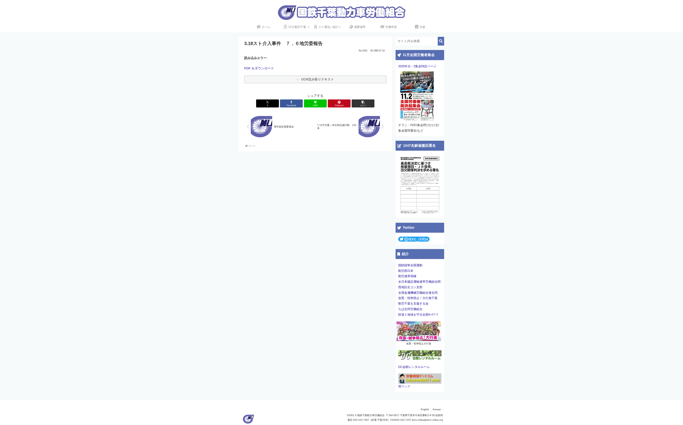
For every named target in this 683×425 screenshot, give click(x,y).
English (425, 409)
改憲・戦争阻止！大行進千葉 (418, 298)
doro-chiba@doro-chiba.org (427, 419)
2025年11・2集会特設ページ (417, 66)
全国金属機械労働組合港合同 (418, 292)
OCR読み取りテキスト (317, 79)
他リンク (404, 386)
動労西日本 (405, 271)
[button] (363, 103)
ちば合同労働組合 (410, 309)
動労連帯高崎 (407, 276)
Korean (437, 409)
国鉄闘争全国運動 (410, 265)
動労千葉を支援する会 (413, 303)
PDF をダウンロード (259, 68)
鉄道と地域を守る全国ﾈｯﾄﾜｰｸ (418, 314)
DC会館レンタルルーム (414, 367)
